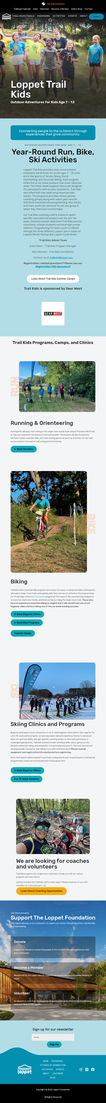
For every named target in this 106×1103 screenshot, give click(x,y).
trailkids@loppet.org (61, 257)
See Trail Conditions (55, 4)
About (84, 16)
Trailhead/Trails (23, 16)
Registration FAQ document (52, 266)
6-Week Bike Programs (26, 622)
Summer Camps (22, 633)
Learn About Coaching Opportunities (41, 890)
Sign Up (54, 1044)
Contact (89, 9)
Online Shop (76, 9)
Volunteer (44, 9)
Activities (59, 16)
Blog (53, 1078)
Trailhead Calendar (22, 9)
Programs (43, 16)
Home (46, 1061)
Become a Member (60, 9)
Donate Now (96, 17)
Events (72, 16)
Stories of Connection (53, 1065)
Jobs (35, 9)
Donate (20, 942)
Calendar (58, 1074)
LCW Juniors (40, 597)
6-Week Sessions (23, 449)
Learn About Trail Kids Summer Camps (53, 278)
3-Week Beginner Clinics (27, 614)
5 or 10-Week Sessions (26, 779)
